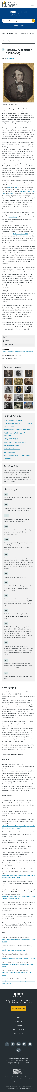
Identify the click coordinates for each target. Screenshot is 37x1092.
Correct (7, 340)
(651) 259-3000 (13, 1063)
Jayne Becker (10, 58)
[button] (33, 4)
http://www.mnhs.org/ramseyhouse (13, 950)
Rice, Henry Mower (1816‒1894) (15, 442)
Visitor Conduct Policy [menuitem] (12, 1088)
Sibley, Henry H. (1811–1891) (13, 420)
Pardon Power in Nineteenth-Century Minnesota (17, 457)
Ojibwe (17, 187)
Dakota (9, 187)
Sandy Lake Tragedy (11, 439)
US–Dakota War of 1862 (20, 234)
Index (16, 33)
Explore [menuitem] (18, 1021)
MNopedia (10, 33)
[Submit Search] (33, 20)
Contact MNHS (24, 1063)
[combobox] (18, 21)
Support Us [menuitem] (18, 1033)
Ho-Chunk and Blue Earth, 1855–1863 (17, 429)
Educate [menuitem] (18, 1025)
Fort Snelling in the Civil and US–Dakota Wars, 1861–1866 (18, 425)
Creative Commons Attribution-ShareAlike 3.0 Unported (17, 351)
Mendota (11, 193)
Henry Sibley (13, 217)
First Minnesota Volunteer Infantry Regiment (16, 434)
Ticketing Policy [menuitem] (27, 1086)
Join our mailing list (18, 1008)
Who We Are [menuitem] (18, 1029)
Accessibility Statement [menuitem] (26, 1088)
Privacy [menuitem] (7, 1086)
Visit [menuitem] (18, 1017)
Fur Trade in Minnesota (12, 449)
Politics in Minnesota (11, 445)
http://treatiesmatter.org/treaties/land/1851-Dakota (18, 958)
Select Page (7, 41)
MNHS (4, 33)
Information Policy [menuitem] (16, 1086)
